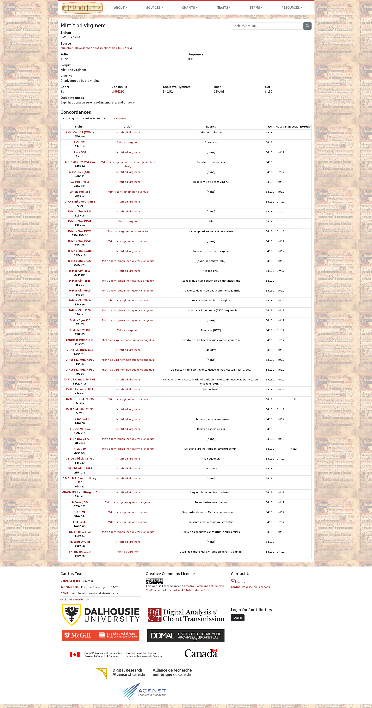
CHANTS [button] (188, 7)
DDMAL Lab (68, 593)
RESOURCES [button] (291, 7)
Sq (62, 91)
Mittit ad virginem (128, 132)
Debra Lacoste (70, 581)
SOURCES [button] (153, 7)
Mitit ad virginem (128, 142)
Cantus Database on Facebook (250, 587)
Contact (241, 582)
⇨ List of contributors (75, 599)
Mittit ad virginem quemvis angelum (128, 502)
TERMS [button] (255, 7)
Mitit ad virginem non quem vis (128, 231)
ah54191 (118, 91)
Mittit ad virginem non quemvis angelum (128, 261)
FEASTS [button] (222, 7)
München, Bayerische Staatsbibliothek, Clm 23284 (96, 48)
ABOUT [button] (119, 7)
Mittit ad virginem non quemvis (128, 191)
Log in (237, 617)
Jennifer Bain (69, 587)
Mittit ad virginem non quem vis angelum (128, 340)
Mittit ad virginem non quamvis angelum (128, 280)
